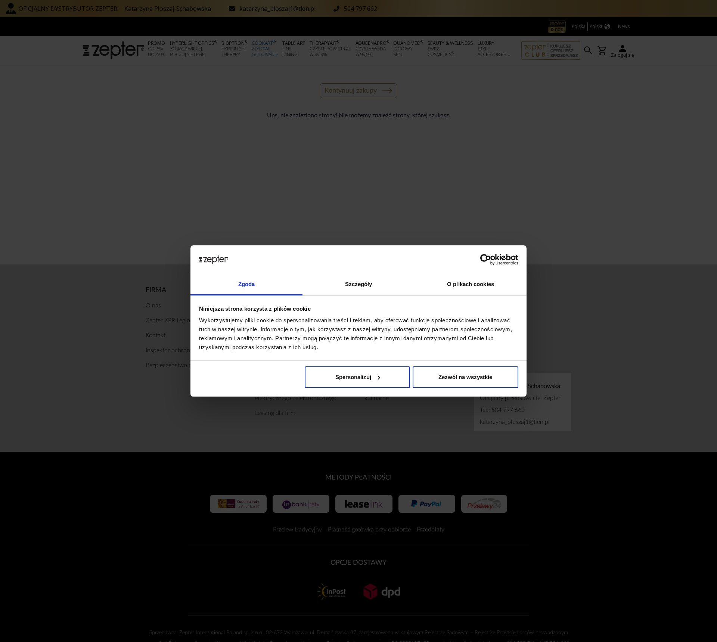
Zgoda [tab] (246, 284)
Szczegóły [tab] (358, 284)
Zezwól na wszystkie (465, 377)
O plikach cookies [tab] (470, 284)
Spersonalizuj (353, 377)
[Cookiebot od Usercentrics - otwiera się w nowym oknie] (485, 259)
